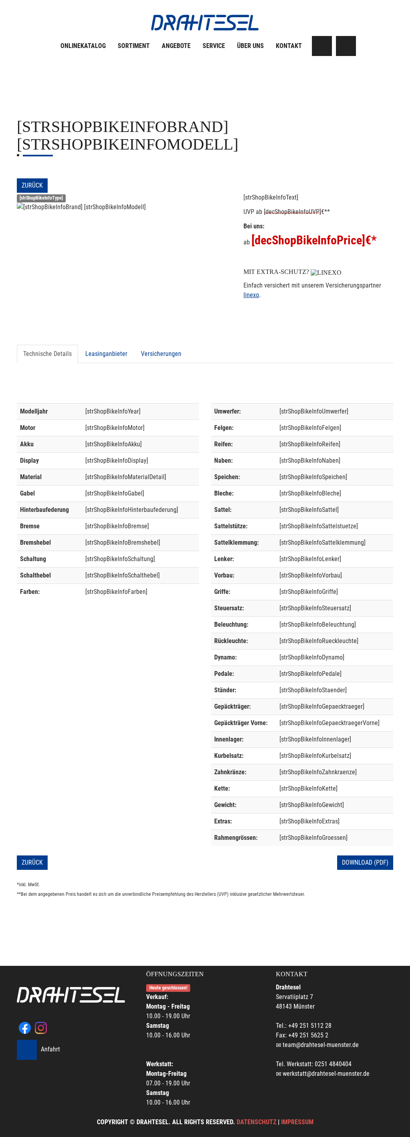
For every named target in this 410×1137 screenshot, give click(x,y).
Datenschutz (256, 1122)
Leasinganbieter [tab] (106, 354)
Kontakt (289, 46)
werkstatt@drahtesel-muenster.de (326, 1073)
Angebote (176, 46)
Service (214, 46)
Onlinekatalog (83, 46)
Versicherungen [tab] (161, 354)
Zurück (32, 185)
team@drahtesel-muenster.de (321, 1045)
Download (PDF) (365, 862)
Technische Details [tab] (47, 354)
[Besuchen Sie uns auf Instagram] (346, 46)
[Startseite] (205, 22)
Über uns (250, 46)
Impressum (297, 1122)
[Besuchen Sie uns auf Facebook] (322, 46)
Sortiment (134, 46)
